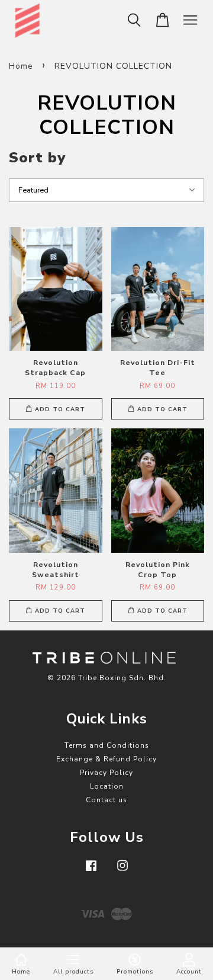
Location (107, 786)
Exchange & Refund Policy (106, 759)
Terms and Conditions (106, 745)
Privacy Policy (106, 772)
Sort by (37, 157)
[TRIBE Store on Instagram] (122, 871)
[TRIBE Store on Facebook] (91, 871)
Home (21, 66)
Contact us (106, 800)
